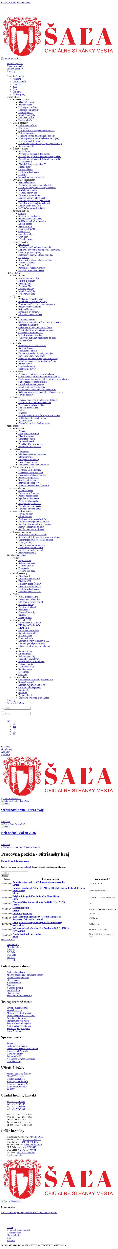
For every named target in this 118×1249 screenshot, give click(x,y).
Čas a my (17, 91)
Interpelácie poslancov (28, 483)
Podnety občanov (15, 68)
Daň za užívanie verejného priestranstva (36, 130)
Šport (15, 89)
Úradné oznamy (14, 1061)
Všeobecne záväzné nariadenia (32, 454)
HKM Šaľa (23, 628)
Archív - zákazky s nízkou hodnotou (35, 524)
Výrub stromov (25, 226)
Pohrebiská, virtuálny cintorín (31, 268)
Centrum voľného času (28, 172)
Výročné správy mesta (28, 498)
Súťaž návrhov (25, 516)
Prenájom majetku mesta (29, 503)
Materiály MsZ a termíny (29, 470)
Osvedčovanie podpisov (18, 977)
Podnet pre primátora (27, 107)
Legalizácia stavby (26, 366)
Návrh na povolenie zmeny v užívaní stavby (38, 358)
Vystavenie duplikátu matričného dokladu (37, 338)
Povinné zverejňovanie (17, 1008)
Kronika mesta (25, 669)
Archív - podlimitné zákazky (31, 527)
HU (14, 729)
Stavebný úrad (13, 993)
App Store (40, 1212)
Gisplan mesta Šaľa (16, 1079)
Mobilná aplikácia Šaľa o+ (19, 1073)
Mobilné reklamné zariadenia (31, 387)
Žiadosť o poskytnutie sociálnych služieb (37, 187)
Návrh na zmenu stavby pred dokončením (37, 361)
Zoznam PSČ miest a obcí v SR (32, 685)
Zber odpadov (13, 980)
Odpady (22, 213)
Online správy (19, 94)
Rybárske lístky (25, 420)
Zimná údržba (24, 265)
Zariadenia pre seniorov (29, 195)
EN (14, 726)
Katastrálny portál (26, 682)
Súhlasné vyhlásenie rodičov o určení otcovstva (39, 322)
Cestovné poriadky (27, 612)
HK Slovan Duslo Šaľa (29, 625)
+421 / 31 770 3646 (27, 1147)
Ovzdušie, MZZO (26, 229)
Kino (15, 86)
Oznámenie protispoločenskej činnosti (35, 540)
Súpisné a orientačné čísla (30, 314)
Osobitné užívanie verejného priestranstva (37, 389)
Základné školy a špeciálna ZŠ (32, 164)
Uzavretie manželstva (28, 325)
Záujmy (18, 847)
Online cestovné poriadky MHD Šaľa (35, 679)
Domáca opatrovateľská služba (32, 198)
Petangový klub (25, 638)
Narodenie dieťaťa (26, 319)
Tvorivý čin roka (26, 666)
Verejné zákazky (25, 514)
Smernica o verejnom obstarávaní (33, 521)
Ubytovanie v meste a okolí (30, 602)
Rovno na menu (24, 2)
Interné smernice (25, 457)
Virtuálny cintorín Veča (17, 1084)
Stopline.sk (23, 690)
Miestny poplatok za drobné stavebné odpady (39, 138)
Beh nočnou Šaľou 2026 (18, 833)
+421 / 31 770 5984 (16, 1109)
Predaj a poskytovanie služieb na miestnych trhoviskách (43, 379)
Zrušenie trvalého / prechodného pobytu (36, 304)
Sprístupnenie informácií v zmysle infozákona (39, 415)
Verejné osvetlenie (26, 262)
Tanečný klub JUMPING (29, 586)
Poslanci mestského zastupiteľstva (22, 1048)
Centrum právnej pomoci (29, 687)
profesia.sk (27, 867)
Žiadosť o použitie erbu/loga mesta (34, 423)
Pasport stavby (25, 363)
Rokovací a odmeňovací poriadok (33, 485)
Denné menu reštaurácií (29, 599)
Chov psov (23, 237)
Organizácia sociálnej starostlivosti (34, 203)
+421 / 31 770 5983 (16, 1106)
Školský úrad (24, 151)
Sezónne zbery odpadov (29, 216)
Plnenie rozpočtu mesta (28, 493)
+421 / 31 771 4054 (29, 1142)
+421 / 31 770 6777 (32, 1139)
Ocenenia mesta (25, 664)
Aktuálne (17, 79)
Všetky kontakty (14, 1155)
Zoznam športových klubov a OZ (33, 641)
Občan (17, 97)
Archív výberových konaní (30, 550)
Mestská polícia (25, 112)
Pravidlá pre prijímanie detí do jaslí (34, 154)
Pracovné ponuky (26, 604)
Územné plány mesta (27, 462)
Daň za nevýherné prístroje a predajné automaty (40, 143)
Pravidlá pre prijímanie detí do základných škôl (39, 159)
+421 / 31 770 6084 (27, 1150)
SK (14, 724)
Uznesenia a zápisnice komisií (32, 475)
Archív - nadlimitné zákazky (31, 529)
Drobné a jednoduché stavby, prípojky (35, 353)
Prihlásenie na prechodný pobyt (32, 301)
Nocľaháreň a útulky (27, 190)
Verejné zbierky (25, 395)
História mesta (24, 653)
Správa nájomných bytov (29, 508)
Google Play (12, 1212)
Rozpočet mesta (25, 490)
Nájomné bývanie (26, 182)
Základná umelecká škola (29, 591)
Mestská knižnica (26, 565)
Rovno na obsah (8, 2)
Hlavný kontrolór (26, 436)
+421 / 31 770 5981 (16, 1101)
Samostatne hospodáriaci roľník (32, 382)
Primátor (22, 431)
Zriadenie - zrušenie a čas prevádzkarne (36, 374)
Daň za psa (23, 128)
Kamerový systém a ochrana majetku (35, 260)
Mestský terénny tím (27, 193)
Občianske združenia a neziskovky (34, 646)
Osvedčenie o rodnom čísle (30, 332)
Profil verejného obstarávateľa (32, 519)
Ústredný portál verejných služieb (33, 698)
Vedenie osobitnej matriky (30, 335)
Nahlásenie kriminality (28, 110)
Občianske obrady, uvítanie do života (35, 327)
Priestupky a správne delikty (31, 405)
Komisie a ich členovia (28, 480)
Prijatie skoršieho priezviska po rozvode (36, 330)
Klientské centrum (26, 102)
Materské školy (25, 161)
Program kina (24, 560)
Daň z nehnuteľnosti (27, 125)
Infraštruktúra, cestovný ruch (31, 661)
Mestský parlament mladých (31, 177)
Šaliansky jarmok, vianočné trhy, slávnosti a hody (40, 392)
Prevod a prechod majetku (30, 506)
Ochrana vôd (24, 231)
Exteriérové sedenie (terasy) (31, 384)
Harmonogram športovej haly (31, 643)
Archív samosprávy (27, 552)
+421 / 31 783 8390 (26, 1152)
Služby (17, 273)
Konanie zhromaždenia (28, 407)
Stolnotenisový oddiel (28, 633)
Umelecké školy (25, 169)
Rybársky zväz (25, 635)
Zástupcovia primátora (28, 433)
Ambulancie (23, 609)
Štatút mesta (23, 451)
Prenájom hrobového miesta (31, 270)
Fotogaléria (23, 568)
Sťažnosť (22, 413)
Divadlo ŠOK (24, 581)
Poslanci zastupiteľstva (28, 477)
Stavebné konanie (26, 348)
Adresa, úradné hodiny (28, 278)
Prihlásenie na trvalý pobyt (30, 299)
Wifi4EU (11, 1089)
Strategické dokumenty (28, 459)
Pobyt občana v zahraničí (29, 306)
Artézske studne (25, 234)
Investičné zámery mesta (29, 446)
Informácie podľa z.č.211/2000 (32, 534)
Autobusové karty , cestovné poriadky (35, 255)
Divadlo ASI (24, 576)
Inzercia (22, 615)
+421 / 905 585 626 (34, 1137)
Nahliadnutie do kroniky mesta (32, 418)
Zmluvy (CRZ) (25, 542)
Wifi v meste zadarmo (28, 597)
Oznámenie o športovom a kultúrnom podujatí (39, 376)
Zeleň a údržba (25, 224)
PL (14, 734)
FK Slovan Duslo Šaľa (28, 630)
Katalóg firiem (25, 617)
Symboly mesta (25, 651)
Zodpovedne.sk (25, 695)
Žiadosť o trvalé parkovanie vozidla (34, 247)
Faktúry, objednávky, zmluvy (31, 545)
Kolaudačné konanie (27, 350)
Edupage (22, 174)
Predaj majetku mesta (28, 501)
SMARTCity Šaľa (26, 117)
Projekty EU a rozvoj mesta (30, 444)
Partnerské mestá (26, 441)
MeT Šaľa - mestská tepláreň (31, 208)
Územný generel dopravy (29, 252)
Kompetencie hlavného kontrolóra (33, 464)
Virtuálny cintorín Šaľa (17, 1081)
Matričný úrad (13, 990)
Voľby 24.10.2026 (15, 703)
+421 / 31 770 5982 (16, 1104)
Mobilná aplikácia (15, 63)
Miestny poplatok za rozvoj (30, 141)
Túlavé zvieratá (25, 239)
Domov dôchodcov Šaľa (29, 205)
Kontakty (11, 71)
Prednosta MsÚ (25, 286)
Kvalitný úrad (24, 283)
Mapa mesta (23, 257)
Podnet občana (25, 104)
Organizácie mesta (26, 439)
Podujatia (17, 84)
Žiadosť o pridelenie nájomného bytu (35, 185)
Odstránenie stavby (27, 369)
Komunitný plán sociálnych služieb (34, 200)
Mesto (16, 426)
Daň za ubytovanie (27, 133)
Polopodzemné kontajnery (30, 218)
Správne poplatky (26, 146)
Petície (21, 410)
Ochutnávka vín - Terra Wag (22, 810)
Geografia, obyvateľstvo (29, 659)
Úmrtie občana (25, 340)
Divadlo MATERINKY (29, 578)
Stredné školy (24, 167)
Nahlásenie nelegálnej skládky (32, 221)
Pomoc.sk (22, 692)
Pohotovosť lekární (27, 607)
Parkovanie (23, 244)
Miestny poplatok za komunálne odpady (36, 136)
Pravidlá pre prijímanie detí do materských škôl (39, 156)
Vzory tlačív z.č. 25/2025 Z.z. (32, 345)
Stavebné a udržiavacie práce (31, 356)
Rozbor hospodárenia (28, 496)
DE (14, 731)
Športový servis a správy (29, 622)
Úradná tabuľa (19, 81)
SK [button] (8, 721)
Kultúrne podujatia (26, 563)
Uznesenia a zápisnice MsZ (30, 472)
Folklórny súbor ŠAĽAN (29, 584)
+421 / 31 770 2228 (33, 1144)
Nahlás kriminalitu (15, 66)
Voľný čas (21, 555)
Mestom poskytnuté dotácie (30, 547)
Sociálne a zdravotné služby (19, 995)
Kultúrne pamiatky (26, 656)
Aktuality (20, 76)
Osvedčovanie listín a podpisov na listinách (38, 400)
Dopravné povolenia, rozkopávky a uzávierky (39, 249)
